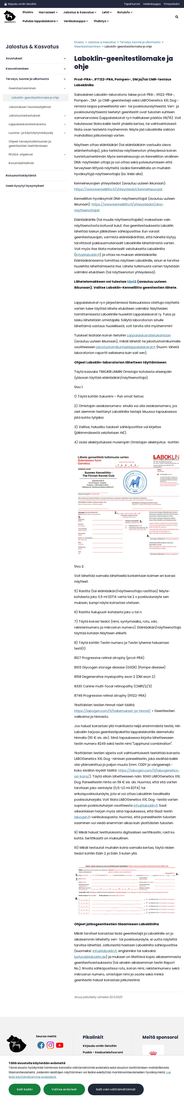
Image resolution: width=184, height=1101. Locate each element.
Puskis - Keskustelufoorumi (103, 1052)
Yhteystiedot (172, 4)
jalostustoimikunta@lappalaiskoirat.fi (125, 347)
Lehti (105, 12)
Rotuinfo (123, 12)
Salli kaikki (25, 1089)
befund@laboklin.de (90, 957)
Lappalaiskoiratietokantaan (149, 335)
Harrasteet (47, 12)
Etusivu (28, 12)
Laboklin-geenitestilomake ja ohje (128, 46)
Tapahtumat (132, 4)
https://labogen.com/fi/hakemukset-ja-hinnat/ (112, 711)
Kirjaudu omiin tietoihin (21, 4)
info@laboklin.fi (88, 254)
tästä (131, 281)
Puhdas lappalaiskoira (39, 21)
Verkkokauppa (152, 4)
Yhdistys (100, 21)
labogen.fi (82, 817)
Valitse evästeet (64, 1089)
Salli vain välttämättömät (116, 1089)
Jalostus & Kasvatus (78, 12)
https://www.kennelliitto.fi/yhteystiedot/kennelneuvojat (118, 189)
